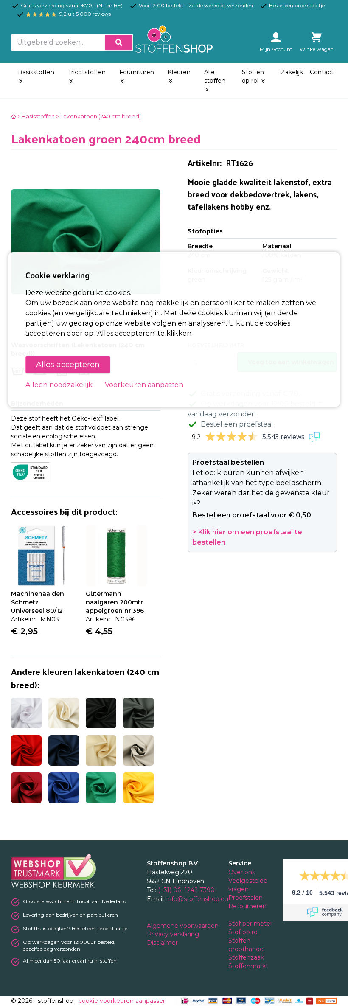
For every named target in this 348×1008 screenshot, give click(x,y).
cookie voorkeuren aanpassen (123, 1001)
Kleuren (179, 72)
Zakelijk (292, 72)
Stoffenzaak (247, 957)
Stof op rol (244, 932)
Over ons (241, 872)
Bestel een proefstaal (237, 424)
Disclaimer (163, 942)
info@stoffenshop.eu (197, 899)
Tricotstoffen (87, 72)
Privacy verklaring (174, 934)
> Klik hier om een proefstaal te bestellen (247, 537)
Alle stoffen (214, 76)
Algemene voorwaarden (183, 925)
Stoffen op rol (253, 76)
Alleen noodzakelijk (59, 385)
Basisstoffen (36, 72)
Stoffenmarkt (248, 966)
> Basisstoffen (36, 116)
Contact (322, 72)
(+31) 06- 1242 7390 (186, 890)
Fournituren (136, 72)
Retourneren (247, 906)
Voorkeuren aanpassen (144, 385)
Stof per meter (251, 923)
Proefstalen (245, 897)
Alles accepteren (68, 364)
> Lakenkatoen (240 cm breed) (98, 116)
